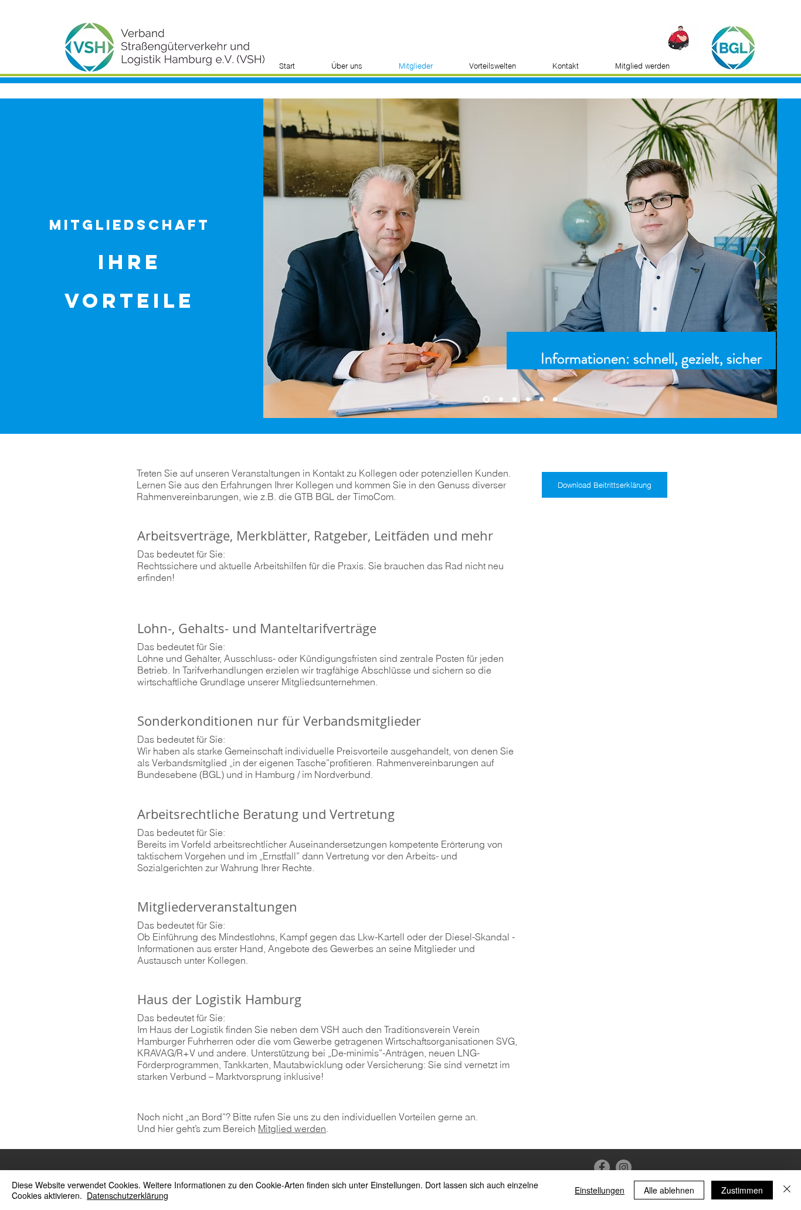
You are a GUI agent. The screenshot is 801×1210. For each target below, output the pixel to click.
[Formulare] (500, 399)
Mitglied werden (292, 1128)
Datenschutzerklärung (127, 1195)
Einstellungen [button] (599, 1190)
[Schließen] (787, 1190)
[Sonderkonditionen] (514, 399)
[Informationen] (485, 399)
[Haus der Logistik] (555, 399)
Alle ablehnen (669, 1190)
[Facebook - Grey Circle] (602, 1167)
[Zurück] (279, 258)
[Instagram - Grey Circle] (624, 1167)
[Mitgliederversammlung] (541, 399)
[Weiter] (760, 258)
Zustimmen (742, 1190)
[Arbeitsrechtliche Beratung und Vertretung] (528, 399)
